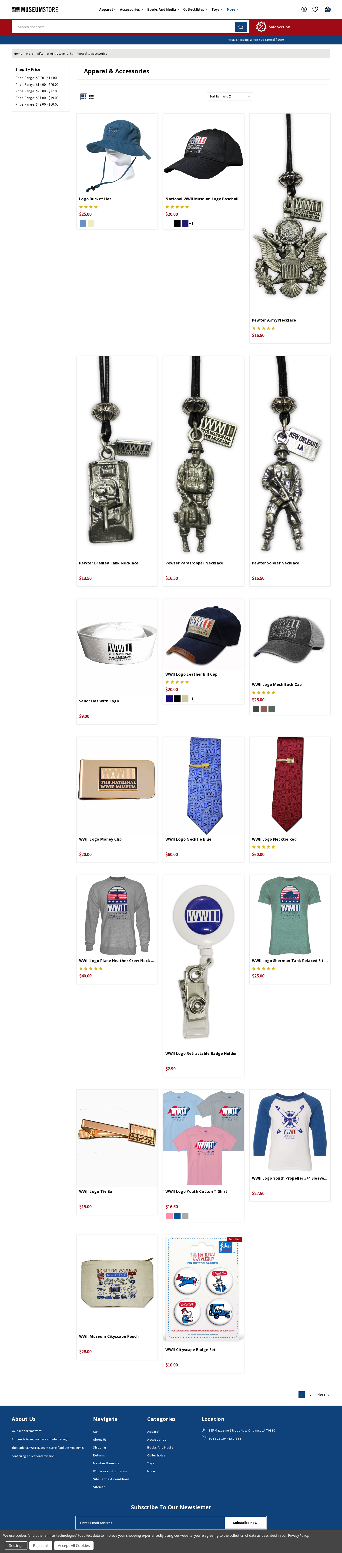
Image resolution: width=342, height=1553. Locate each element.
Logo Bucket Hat (95, 198)
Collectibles (193, 9)
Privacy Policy (298, 1535)
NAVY (83, 223)
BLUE (177, 1216)
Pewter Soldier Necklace (275, 563)
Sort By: (215, 96)
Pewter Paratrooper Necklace (194, 563)
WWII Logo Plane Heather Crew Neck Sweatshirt (117, 960)
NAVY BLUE (185, 223)
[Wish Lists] (313, 9)
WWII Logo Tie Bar (96, 1191)
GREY (185, 1216)
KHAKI (91, 223)
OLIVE (271, 709)
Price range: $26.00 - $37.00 (36, 91)
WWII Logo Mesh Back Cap (277, 684)
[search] (241, 27)
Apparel (106, 9)
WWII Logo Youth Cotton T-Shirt (196, 1191)
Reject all (41, 1545)
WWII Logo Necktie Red (274, 839)
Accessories (130, 9)
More (231, 9)
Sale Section (279, 26)
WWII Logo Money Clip (100, 839)
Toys (215, 9)
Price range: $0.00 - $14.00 (36, 78)
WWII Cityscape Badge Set (190, 1349)
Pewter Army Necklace (274, 320)
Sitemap (99, 1487)
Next (321, 1394)
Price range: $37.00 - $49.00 (36, 98)
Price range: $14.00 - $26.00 (36, 84)
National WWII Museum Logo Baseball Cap (203, 198)
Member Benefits (106, 1463)
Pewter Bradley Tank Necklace (108, 563)
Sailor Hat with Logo (99, 701)
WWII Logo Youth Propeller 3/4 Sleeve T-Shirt (290, 1178)
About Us (100, 1439)
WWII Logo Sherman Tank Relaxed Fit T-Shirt (290, 960)
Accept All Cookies (74, 1545)
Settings (16, 1545)
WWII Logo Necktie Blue (188, 839)
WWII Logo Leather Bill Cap (191, 674)
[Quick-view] (117, 149)
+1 (191, 223)
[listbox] (237, 97)
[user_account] (302, 9)
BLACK (177, 223)
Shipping (99, 1447)
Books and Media (161, 9)
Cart (96, 1431)
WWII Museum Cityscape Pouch (109, 1336)
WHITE (169, 223)
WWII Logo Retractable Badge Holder (201, 1053)
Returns (99, 1455)
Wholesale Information (110, 1471)
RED (264, 709)
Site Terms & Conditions (111, 1479)
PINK (169, 1216)
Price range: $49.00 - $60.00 (36, 104)
